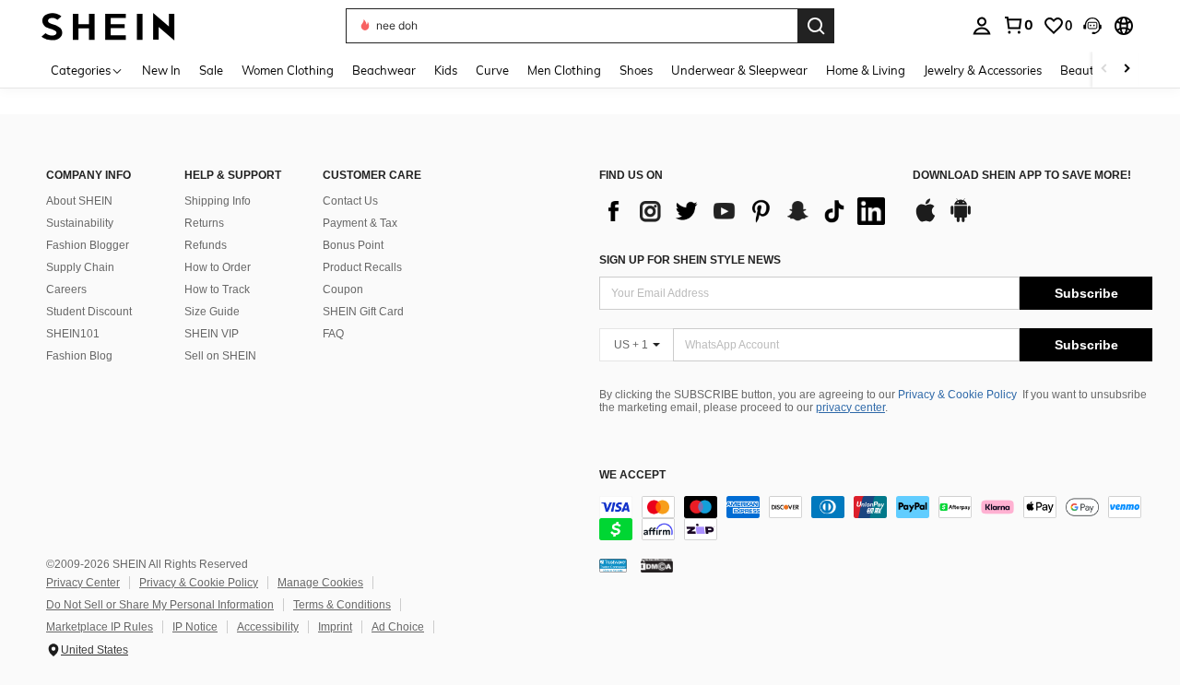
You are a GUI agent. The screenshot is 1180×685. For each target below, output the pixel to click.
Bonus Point (353, 245)
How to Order (217, 267)
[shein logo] (108, 25)
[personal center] (982, 26)
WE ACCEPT (632, 475)
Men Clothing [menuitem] (564, 70)
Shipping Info (217, 201)
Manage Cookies (320, 582)
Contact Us (350, 201)
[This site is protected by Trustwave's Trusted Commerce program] (613, 565)
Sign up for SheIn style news (690, 260)
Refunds (205, 245)
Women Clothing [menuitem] (288, 70)
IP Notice (195, 626)
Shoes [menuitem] (636, 70)
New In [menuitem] (161, 70)
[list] (746, 211)
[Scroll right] (1126, 70)
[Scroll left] (1104, 70)
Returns (204, 223)
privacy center (850, 407)
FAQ (333, 333)
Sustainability (79, 223)
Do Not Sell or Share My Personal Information (160, 604)
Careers (66, 289)
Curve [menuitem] (492, 70)
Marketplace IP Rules (99, 626)
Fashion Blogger (87, 245)
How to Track (217, 289)
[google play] (961, 219)
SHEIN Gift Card (363, 311)
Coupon (343, 289)
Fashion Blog (79, 355)
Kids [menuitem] (445, 70)
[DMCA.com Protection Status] (657, 565)
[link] (1017, 25)
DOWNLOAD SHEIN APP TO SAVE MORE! (1022, 176)
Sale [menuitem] (211, 70)
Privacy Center (83, 582)
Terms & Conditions (342, 604)
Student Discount (89, 311)
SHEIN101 (73, 333)
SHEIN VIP (211, 333)
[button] (1092, 26)
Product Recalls (362, 267)
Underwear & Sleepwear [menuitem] (739, 70)
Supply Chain (80, 267)
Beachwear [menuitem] (384, 70)
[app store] (925, 219)
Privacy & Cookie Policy (957, 394)
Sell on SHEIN (220, 355)
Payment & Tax (360, 223)
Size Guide (212, 311)
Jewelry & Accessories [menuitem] (983, 70)
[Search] (815, 25)
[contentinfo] (875, 518)
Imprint (335, 626)
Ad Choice (398, 626)
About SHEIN (79, 201)
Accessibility (268, 626)
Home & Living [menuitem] (865, 70)
